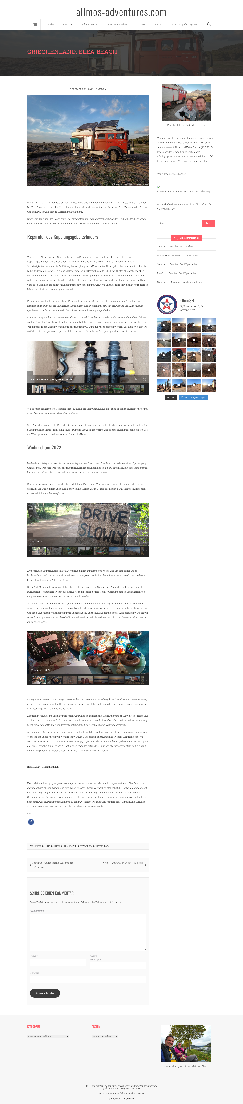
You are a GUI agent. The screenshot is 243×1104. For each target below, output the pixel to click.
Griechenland (70, 846)
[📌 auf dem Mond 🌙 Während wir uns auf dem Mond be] (194, 370)
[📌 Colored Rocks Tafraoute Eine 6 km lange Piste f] (179, 385)
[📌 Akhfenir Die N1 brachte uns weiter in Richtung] (164, 325)
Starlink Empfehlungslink (183, 24)
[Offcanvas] (34, 24)
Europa (56, 846)
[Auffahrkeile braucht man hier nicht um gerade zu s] (179, 355)
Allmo (65, 24)
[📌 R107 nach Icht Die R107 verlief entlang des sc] (179, 370)
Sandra (101, 89)
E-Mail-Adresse (95, 958)
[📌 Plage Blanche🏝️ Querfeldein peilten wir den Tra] (164, 340)
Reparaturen (86, 846)
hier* (161, 208)
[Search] (209, 24)
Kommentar (37, 911)
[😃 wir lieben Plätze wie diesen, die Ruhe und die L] (194, 355)
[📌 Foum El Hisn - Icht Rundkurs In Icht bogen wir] (209, 355)
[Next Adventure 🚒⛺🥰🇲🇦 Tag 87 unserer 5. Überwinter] (194, 385)
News (144, 24)
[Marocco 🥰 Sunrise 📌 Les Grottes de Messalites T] (209, 385)
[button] (31, 822)
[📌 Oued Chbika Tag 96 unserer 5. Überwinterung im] (179, 325)
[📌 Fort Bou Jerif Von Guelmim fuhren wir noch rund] (179, 340)
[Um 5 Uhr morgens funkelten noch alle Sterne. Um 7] (194, 340)
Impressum (129, 1098)
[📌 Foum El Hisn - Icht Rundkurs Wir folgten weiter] (164, 355)
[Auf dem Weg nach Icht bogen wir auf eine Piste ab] (164, 370)
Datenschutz (114, 1098)
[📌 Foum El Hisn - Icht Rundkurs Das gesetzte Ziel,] (209, 340)
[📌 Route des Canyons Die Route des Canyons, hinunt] (209, 370)
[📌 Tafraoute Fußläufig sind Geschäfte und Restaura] (164, 385)
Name (34, 956)
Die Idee (50, 24)
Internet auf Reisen (117, 24)
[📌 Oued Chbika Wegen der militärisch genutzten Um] (194, 325)
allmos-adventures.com (121, 11)
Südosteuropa (102, 846)
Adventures (88, 24)
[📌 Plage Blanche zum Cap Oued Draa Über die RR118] (209, 325)
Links (158, 24)
